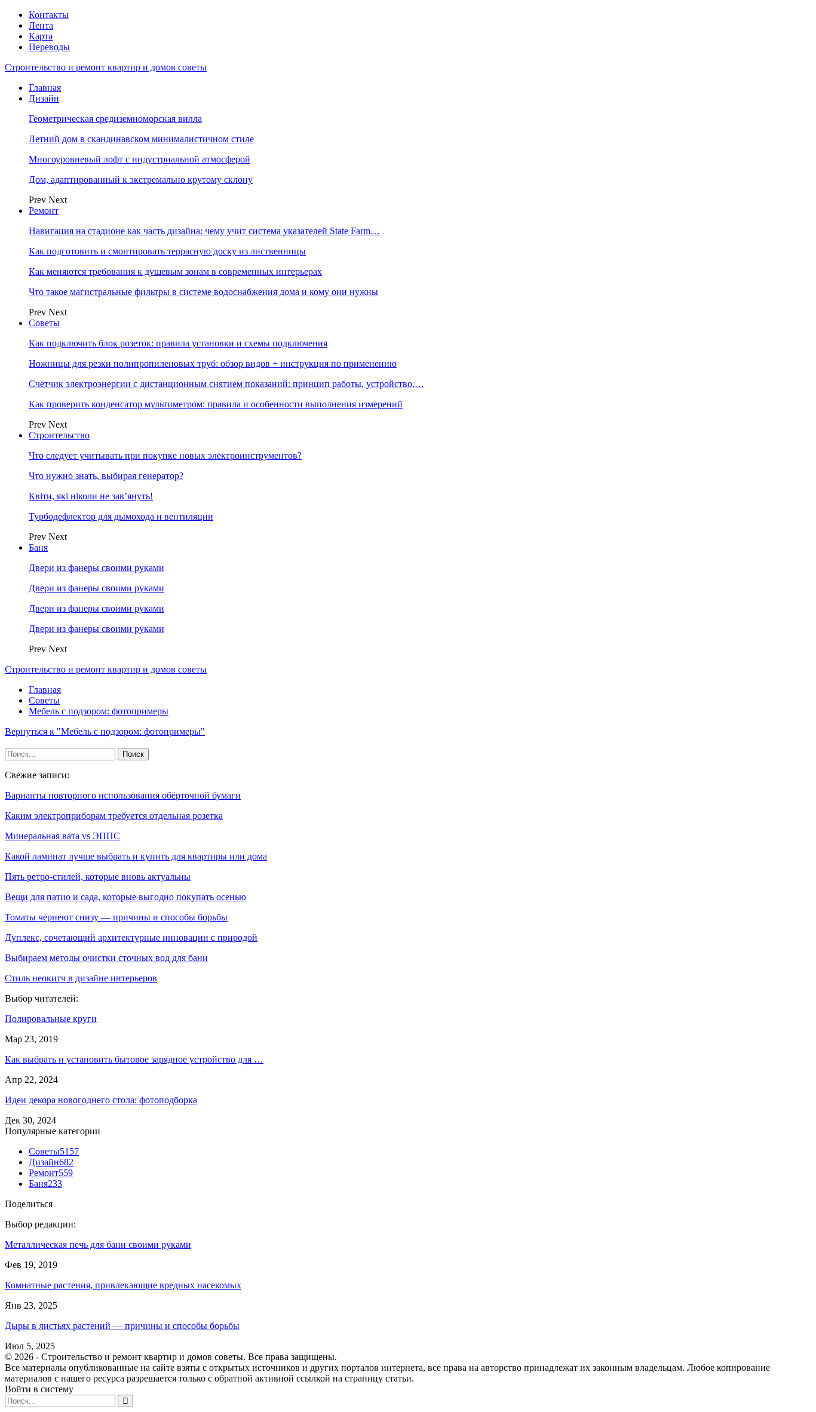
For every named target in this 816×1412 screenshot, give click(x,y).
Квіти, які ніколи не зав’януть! (91, 496)
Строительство (59, 435)
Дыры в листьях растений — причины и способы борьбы (122, 1326)
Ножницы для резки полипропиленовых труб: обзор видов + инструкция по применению (213, 363)
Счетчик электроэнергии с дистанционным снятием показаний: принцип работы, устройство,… (226, 384)
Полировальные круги (51, 1019)
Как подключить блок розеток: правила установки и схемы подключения (178, 343)
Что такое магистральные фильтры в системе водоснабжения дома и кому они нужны (203, 292)
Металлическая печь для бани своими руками (98, 1244)
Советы (44, 323)
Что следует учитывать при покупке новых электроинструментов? (165, 455)
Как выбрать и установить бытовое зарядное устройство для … (134, 1059)
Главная (45, 87)
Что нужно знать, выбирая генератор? (106, 476)
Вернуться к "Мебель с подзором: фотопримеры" (105, 731)
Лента (41, 25)
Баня (38, 547)
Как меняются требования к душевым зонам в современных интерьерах (175, 271)
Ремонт (44, 210)
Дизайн (44, 98)
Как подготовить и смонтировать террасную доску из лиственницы (167, 251)
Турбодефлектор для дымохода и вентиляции (121, 516)
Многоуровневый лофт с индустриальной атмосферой (139, 159)
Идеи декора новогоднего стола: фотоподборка (101, 1100)
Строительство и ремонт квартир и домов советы (106, 67)
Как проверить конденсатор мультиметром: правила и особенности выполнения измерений (216, 404)
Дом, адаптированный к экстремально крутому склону (141, 179)
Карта (41, 36)
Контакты (49, 15)
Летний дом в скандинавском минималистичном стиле (141, 139)
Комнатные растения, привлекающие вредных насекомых (123, 1285)
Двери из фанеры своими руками (96, 568)
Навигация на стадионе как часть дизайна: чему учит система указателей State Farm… (204, 231)
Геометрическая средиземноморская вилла (115, 118)
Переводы (49, 47)
